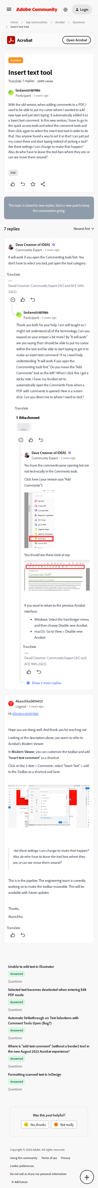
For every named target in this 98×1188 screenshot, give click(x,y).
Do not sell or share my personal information (38, 1174)
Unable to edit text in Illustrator (31, 966)
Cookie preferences (22, 1166)
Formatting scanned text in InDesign (34, 1074)
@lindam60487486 (25, 713)
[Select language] (66, 10)
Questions (79, 22)
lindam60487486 (28, 90)
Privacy (65, 1158)
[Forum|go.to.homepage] (37, 10)
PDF (13, 173)
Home (14, 22)
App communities (36, 22)
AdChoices (21, 1182)
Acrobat (60, 22)
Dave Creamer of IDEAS (33, 244)
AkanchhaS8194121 (29, 701)
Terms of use (49, 1158)
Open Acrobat (76, 40)
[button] (9, 11)
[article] (49, 273)
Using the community (23, 1158)
